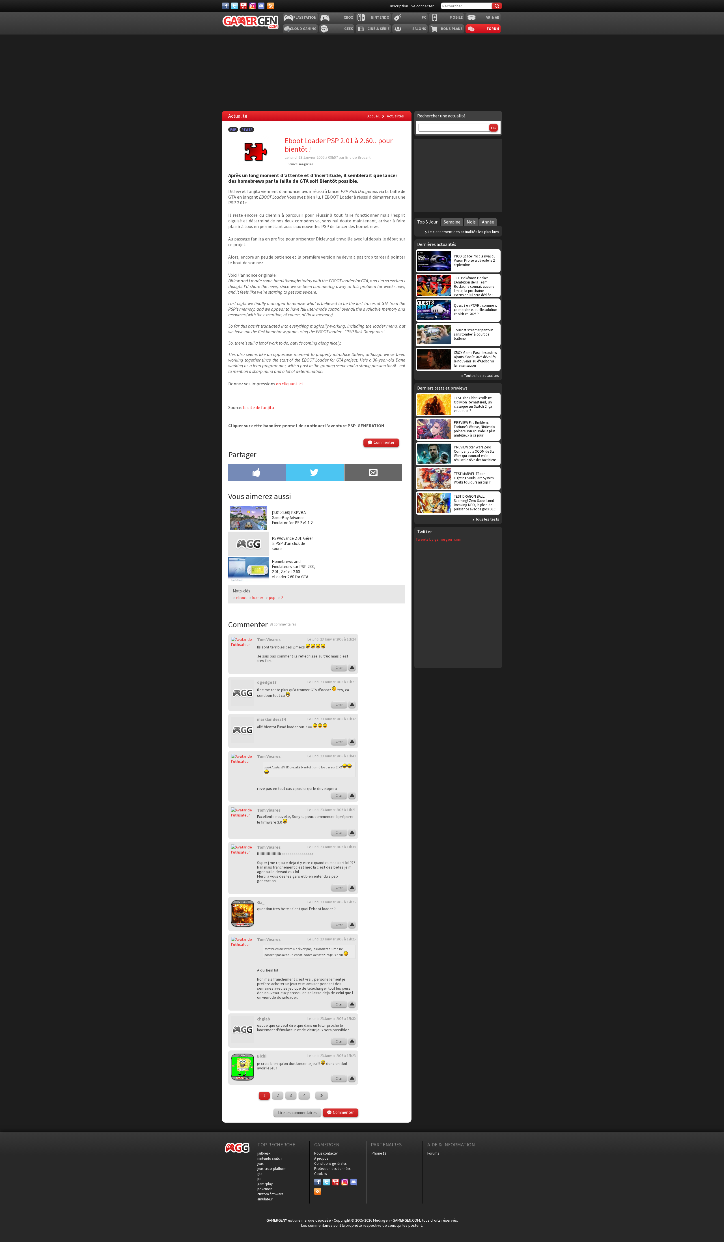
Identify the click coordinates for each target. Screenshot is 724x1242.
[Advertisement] (386, 718)
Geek (348, 28)
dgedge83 (267, 682)
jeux (260, 1163)
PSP (233, 130)
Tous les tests (487, 519)
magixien (306, 164)
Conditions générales (330, 1163)
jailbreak (263, 1153)
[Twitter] (234, 6)
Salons (419, 28)
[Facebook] (225, 6)
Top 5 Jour (427, 222)
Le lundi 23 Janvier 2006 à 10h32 (331, 719)
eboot (241, 597)
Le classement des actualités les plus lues (463, 231)
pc (259, 1178)
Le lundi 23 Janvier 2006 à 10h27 (331, 682)
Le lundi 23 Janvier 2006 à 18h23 (331, 1055)
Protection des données (332, 1168)
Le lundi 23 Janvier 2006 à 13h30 (331, 1018)
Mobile (456, 17)
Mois (471, 222)
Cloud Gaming (303, 28)
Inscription (399, 5)
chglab (263, 1019)
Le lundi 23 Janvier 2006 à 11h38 (331, 847)
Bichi (261, 1056)
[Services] (270, 6)
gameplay (265, 1183)
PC (424, 17)
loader (257, 597)
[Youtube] (243, 6)
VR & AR (492, 17)
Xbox (348, 17)
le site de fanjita (258, 407)
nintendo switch (269, 1158)
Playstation (304, 17)
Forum (493, 28)
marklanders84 (271, 719)
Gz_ (261, 902)
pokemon (264, 1189)
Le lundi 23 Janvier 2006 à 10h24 (331, 639)
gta (259, 1173)
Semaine (452, 222)
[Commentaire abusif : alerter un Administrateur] (351, 667)
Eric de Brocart (357, 157)
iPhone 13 (378, 1153)
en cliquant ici (289, 383)
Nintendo (380, 17)
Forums (433, 1153)
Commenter (384, 442)
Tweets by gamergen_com (438, 539)
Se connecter (422, 5)
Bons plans (452, 28)
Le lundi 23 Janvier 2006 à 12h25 (331, 902)
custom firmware (270, 1194)
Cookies (320, 1173)
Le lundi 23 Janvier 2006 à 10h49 (331, 756)
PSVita (247, 130)
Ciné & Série (378, 28)
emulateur (265, 1199)
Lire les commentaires (297, 1112)
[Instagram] (252, 6)
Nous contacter (326, 1153)
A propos (321, 1158)
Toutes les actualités (481, 375)
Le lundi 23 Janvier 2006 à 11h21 (331, 809)
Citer (339, 667)
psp (272, 597)
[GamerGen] (250, 22)
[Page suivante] (321, 1095)
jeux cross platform (271, 1168)
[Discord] (261, 6)
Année (488, 222)
